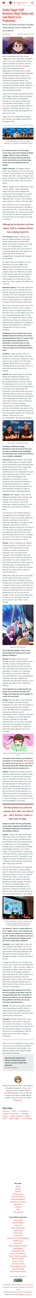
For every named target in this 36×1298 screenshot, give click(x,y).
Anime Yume (18, 1230)
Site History (18, 1204)
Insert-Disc (18, 1243)
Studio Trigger (14, 1118)
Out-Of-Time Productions (18, 1256)
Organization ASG (18, 1251)
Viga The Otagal (18, 1269)
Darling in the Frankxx (10, 1113)
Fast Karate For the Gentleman (18, 1238)
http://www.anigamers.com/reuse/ (21, 1294)
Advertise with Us (18, 1197)
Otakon (22, 71)
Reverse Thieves (18, 1259)
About (18, 1186)
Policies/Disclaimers (18, 1199)
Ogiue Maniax (18, 1248)
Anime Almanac (18, 1223)
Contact (18, 1191)
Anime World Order (18, 1228)
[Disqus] (18, 1150)
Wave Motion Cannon (18, 1271)
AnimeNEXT (20, 64)
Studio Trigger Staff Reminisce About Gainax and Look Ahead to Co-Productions (17, 15)
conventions (23, 1111)
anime (14, 1111)
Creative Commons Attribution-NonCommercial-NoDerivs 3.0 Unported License (18, 1287)
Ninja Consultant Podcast (18, 1246)
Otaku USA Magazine (18, 1253)
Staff (18, 1209)
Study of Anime (18, 1261)
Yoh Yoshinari (27, 1118)
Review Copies (18, 1194)
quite (4, 61)
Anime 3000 (18, 1220)
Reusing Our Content (18, 1202)
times (13, 61)
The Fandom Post (18, 1264)
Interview (5, 1111)
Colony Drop (18, 1233)
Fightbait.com (18, 1241)
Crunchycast (18, 1235)
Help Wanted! (18, 1212)
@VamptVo (18, 1100)
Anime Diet (18, 1225)
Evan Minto (7, 34)
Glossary (18, 1207)
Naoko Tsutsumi (16, 1116)
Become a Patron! (11, 1067)
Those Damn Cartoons (18, 1266)
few (9, 61)
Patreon (18, 1189)
